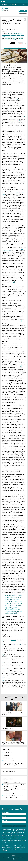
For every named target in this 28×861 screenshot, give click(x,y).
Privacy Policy (14, 858)
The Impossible (7, 755)
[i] (17, 99)
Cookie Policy (21, 858)
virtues (3, 40)
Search (2, 1)
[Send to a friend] (25, 43)
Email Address (6, 812)
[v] (21, 366)
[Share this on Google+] (20, 44)
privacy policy (9, 840)
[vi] (10, 449)
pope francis (8, 38)
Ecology (15, 40)
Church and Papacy (6, 35)
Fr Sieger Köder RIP (9, 758)
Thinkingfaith (14, 4)
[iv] (21, 321)
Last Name (5, 820)
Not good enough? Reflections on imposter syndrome (15, 789)
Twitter (6, 1)
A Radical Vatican (16, 644)
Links (8, 858)
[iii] (14, 282)
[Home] (5, 9)
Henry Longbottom (10, 31)
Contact (13, 859)
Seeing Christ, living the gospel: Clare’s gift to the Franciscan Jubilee (14, 764)
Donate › (23, 10)
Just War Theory (8, 753)
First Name (5, 816)
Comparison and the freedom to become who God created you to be (14, 796)
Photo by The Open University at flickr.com (15, 48)
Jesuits (23, 4)
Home (4, 858)
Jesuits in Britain (21, 846)
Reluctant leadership (9, 760)
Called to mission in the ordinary (12, 782)
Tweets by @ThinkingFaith (9, 771)
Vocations (4, 4)
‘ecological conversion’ (14, 121)
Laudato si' (14, 38)
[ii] (25, 116)
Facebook (4, 1)
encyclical (20, 38)
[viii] (23, 581)
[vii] (20, 507)
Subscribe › (24, 13)
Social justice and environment (14, 33)
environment (9, 40)
